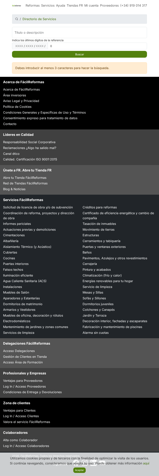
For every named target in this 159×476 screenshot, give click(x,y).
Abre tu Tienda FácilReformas (24, 178)
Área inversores (14, 95)
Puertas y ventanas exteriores (104, 247)
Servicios (47, 5)
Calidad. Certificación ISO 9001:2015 (30, 159)
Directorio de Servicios (39, 19)
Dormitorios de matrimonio (22, 304)
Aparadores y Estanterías (21, 298)
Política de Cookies (17, 107)
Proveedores (109, 5)
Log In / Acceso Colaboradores (26, 446)
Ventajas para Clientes (19, 410)
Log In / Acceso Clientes (21, 416)
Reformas (33, 5)
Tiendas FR (75, 5)
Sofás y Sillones (94, 298)
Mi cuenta (91, 5)
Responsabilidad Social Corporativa (29, 142)
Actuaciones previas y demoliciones (29, 229)
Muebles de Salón (16, 292)
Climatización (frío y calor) (102, 275)
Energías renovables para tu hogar (108, 281)
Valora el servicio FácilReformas (26, 422)
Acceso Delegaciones (19, 351)
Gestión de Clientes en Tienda (25, 357)
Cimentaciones (14, 235)
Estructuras (91, 235)
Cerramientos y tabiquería (101, 241)
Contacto (9, 124)
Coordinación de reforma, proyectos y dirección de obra (38, 215)
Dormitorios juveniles (98, 304)
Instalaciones (12, 287)
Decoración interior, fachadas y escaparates (115, 321)
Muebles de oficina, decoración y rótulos (33, 315)
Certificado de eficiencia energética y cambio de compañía (118, 215)
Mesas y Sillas (93, 292)
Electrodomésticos (16, 321)
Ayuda (60, 5)
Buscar (79, 54)
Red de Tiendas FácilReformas (25, 183)
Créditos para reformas (100, 207)
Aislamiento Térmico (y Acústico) (27, 247)
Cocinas (9, 258)
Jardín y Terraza (94, 315)
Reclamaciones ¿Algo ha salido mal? (29, 148)
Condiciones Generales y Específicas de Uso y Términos (44, 112)
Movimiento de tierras (98, 229)
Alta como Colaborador (20, 440)
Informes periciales (17, 224)
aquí (146, 463)
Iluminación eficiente (18, 275)
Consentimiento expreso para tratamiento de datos (40, 118)
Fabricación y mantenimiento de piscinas (112, 327)
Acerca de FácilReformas (21, 89)
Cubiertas (10, 252)
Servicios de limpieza (18, 333)
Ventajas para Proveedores (22, 381)
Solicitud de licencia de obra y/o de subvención (38, 207)
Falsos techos (13, 269)
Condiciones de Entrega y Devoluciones (32, 392)
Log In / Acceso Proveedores (24, 386)
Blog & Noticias (14, 189)
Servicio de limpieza (97, 287)
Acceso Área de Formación (23, 362)
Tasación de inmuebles (99, 224)
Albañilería (10, 241)
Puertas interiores (16, 264)
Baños (87, 252)
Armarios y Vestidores (19, 310)
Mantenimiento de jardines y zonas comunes (35, 327)
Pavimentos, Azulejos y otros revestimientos (115, 258)
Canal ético (11, 154)
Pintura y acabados (97, 269)
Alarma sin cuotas (96, 333)
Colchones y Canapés (99, 310)
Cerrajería (90, 264)
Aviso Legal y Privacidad (21, 101)
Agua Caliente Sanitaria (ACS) (25, 281)
